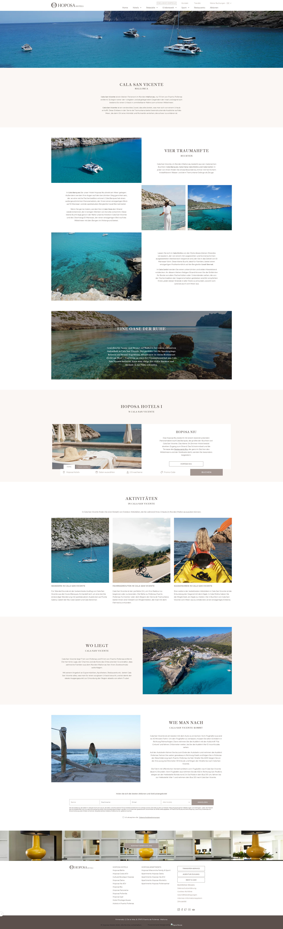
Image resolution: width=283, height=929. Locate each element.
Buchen (206, 472)
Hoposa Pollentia (120, 894)
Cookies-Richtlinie (184, 892)
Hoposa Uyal (118, 897)
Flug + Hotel (83, 467)
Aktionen (214, 8)
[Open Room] (176, 925)
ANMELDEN (203, 802)
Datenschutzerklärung (186, 888)
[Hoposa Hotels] (67, 5)
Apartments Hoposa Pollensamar (155, 884)
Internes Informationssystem (189, 898)
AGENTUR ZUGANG (191, 874)
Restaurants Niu (181, 449)
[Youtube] (189, 910)
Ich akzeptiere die (142, 817)
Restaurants (199, 8)
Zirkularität (181, 901)
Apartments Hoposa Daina (152, 874)
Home (125, 8)
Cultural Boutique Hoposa (123, 877)
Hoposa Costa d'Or (120, 874)
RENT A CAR (191, 880)
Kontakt (185, 3)
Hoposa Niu (186, 464)
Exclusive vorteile (166, 3)
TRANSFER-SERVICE (191, 868)
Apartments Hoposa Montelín (154, 880)
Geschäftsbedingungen (187, 895)
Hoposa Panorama (120, 890)
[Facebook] (182, 909)
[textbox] (109, 472)
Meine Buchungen (217, 3)
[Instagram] (178, 909)
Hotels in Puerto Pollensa (123, 903)
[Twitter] (185, 910)
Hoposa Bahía (118, 870)
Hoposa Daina (118, 880)
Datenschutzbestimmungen (149, 817)
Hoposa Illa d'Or (119, 884)
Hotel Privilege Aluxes (122, 900)
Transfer (197, 3)
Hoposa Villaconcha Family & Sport (156, 870)
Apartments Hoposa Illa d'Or (153, 877)
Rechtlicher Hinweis (186, 885)
